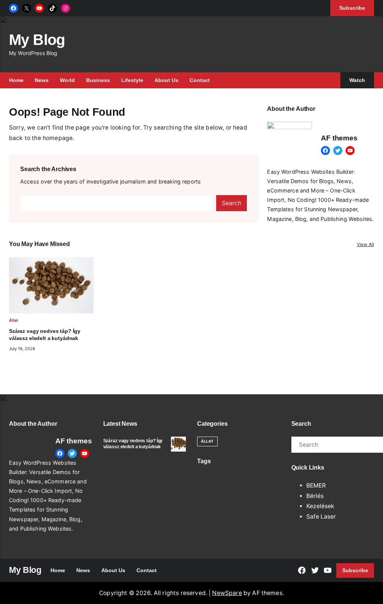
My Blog (37, 39)
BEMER (316, 485)
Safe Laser (321, 516)
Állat (13, 320)
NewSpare (227, 593)
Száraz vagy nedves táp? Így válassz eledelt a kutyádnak (44, 334)
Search (231, 203)
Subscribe (355, 570)
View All (365, 244)
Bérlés (315, 496)
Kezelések (320, 506)
